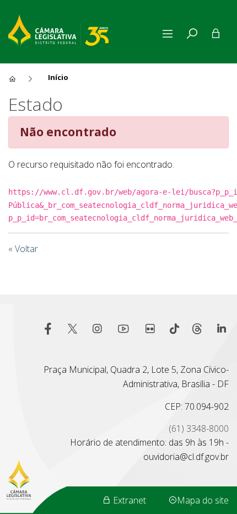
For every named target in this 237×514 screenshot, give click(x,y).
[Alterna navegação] (170, 33)
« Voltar (23, 249)
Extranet (128, 500)
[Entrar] (216, 33)
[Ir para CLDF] (83, 28)
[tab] (192, 34)
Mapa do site (203, 500)
